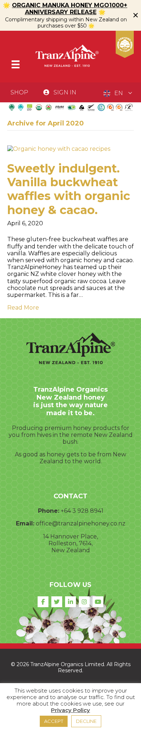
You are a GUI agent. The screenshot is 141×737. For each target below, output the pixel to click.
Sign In (65, 92)
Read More (23, 307)
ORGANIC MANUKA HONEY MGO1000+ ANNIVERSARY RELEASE (69, 9)
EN (118, 93)
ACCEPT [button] (53, 721)
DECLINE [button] (86, 721)
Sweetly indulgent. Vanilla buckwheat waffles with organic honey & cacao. (68, 189)
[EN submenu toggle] (130, 93)
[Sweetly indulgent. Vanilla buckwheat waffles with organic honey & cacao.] (58, 148)
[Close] (135, 15)
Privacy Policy (70, 710)
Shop (19, 92)
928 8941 (90, 510)
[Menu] (15, 64)
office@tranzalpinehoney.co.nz (80, 523)
